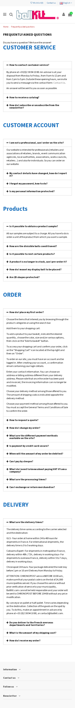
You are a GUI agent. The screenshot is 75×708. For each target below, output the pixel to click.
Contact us (51, 3)
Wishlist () (38, 3)
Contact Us (59, 82)
